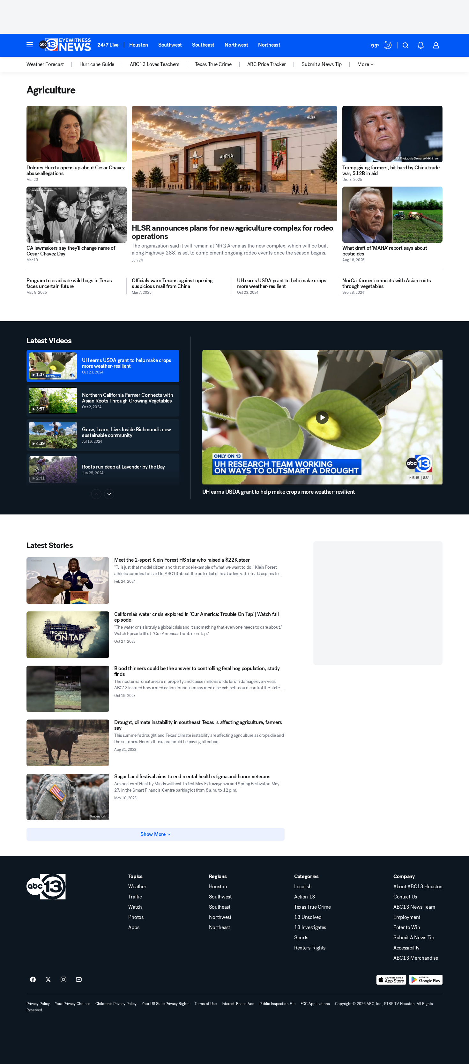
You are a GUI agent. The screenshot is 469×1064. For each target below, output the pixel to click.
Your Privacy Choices (72, 1004)
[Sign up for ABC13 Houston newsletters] (78, 979)
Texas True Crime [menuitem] (213, 64)
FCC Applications (315, 1004)
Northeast (269, 44)
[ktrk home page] (46, 886)
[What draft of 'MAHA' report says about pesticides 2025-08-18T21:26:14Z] (392, 215)
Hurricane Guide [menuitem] (96, 64)
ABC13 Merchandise (415, 958)
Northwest (236, 44)
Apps (133, 927)
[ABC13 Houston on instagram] (63, 979)
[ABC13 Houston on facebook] (32, 979)
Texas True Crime (312, 907)
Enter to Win (406, 927)
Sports (301, 937)
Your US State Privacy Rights (166, 1004)
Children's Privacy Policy (116, 1004)
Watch (135, 907)
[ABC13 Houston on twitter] (48, 979)
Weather (137, 886)
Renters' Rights (309, 947)
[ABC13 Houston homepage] (65, 45)
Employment (406, 917)
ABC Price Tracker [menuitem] (266, 64)
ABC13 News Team (414, 907)
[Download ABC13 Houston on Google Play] (426, 980)
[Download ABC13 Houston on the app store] (391, 980)
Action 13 (304, 896)
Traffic (135, 896)
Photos (135, 917)
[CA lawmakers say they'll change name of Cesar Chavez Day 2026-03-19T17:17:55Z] (76, 215)
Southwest (170, 44)
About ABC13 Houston (418, 886)
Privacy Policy (38, 1004)
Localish (302, 886)
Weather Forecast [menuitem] (45, 64)
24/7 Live (108, 44)
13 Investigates (310, 927)
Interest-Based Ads (238, 1004)
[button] (29, 44)
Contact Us (405, 896)
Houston (138, 44)
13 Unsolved (307, 917)
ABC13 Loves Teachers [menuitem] (154, 64)
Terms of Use (206, 1004)
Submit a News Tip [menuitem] (322, 64)
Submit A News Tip (413, 937)
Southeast (203, 44)
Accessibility (406, 947)
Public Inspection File (277, 1004)
